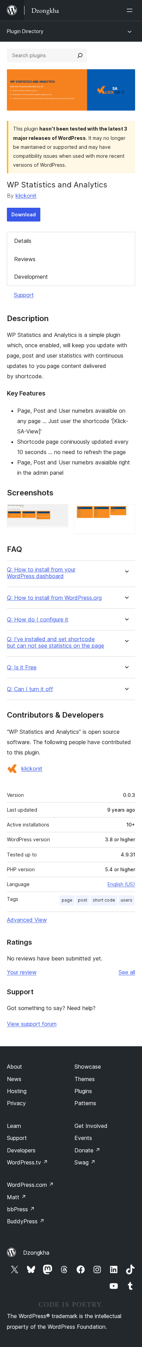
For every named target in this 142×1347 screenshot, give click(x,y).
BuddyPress (25, 1221)
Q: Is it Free (22, 667)
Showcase (87, 1066)
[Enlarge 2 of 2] (125, 513)
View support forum (32, 1023)
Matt (16, 1197)
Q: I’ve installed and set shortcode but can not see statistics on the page (55, 642)
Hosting (17, 1091)
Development (31, 276)
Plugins (83, 1091)
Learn (14, 1125)
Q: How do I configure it (37, 619)
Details (22, 240)
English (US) (121, 884)
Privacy (16, 1103)
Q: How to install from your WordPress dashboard (41, 572)
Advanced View (27, 919)
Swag (84, 1162)
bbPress (21, 1209)
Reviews (25, 259)
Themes (84, 1079)
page (67, 900)
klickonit (26, 195)
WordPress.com (30, 1184)
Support (24, 294)
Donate (87, 1150)
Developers (21, 1150)
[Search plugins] (80, 55)
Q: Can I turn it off (30, 689)
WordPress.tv (27, 1162)
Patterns (85, 1103)
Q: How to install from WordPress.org (54, 598)
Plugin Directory (25, 31)
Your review (22, 972)
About (14, 1066)
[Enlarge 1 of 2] (58, 513)
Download (23, 214)
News (14, 1079)
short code (104, 900)
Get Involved (91, 1125)
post (82, 900)
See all (127, 972)
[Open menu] (131, 10)
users (126, 900)
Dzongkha (36, 1252)
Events (83, 1137)
